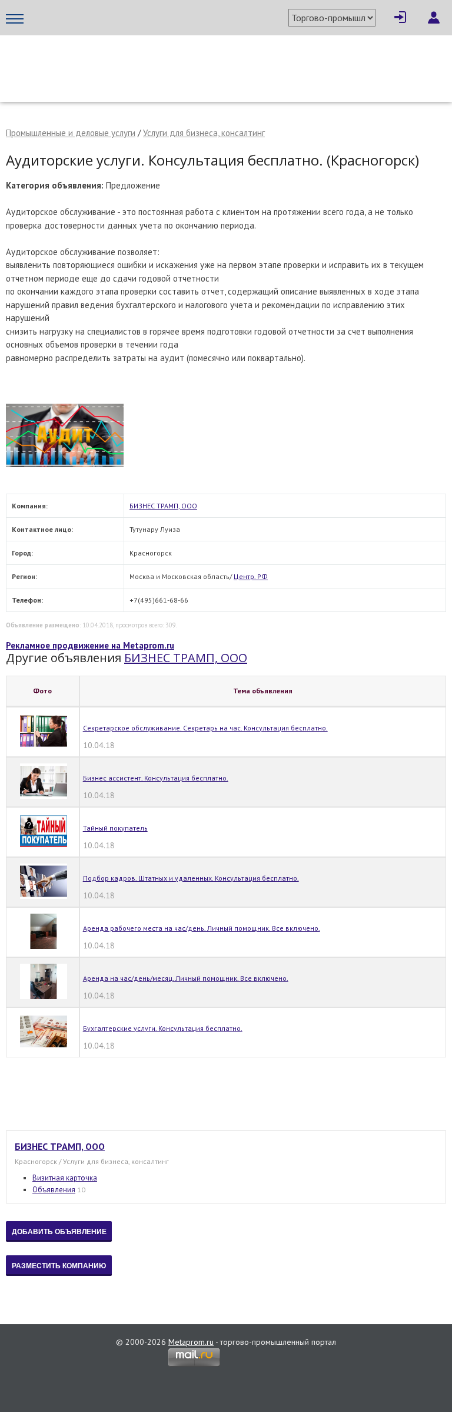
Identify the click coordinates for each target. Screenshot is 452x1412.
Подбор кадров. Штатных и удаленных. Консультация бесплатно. (191, 878)
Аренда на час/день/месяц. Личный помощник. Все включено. (185, 978)
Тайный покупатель (115, 828)
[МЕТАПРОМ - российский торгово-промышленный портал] (116, 58)
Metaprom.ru (191, 1342)
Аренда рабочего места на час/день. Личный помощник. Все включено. (201, 928)
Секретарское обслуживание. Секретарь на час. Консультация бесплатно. (205, 727)
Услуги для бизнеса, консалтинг (204, 132)
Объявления (53, 1190)
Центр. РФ (251, 576)
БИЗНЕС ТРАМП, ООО (163, 505)
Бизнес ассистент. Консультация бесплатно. (155, 777)
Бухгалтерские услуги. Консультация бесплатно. (162, 1028)
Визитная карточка (64, 1178)
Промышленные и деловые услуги (70, 132)
